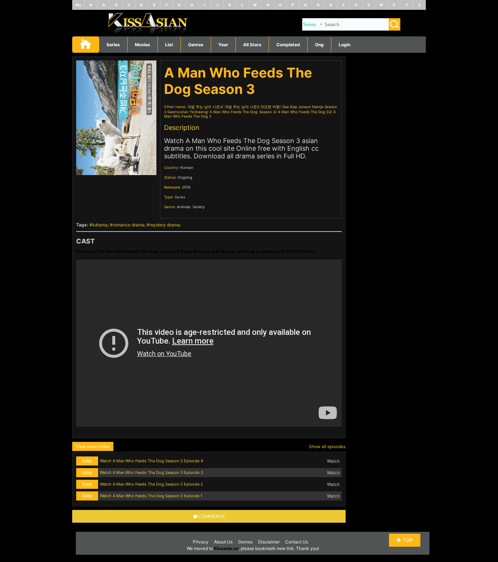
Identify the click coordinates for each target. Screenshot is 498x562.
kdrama (100, 224)
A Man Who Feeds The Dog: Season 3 (242, 112)
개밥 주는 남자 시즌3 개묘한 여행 (252, 106)
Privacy (201, 542)
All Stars (252, 44)
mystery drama (164, 224)
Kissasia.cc (226, 548)
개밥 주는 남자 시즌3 (204, 106)
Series (113, 44)
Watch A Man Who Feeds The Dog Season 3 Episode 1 (151, 495)
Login (344, 44)
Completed (288, 44)
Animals (183, 207)
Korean (186, 167)
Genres (245, 542)
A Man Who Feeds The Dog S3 (304, 112)
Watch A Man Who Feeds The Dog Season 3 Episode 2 (151, 484)
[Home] (249, 34)
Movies (142, 44)
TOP (407, 540)
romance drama (128, 224)
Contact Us (296, 542)
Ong (319, 44)
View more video (93, 446)
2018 (186, 187)
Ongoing (185, 177)
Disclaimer (269, 542)
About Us (223, 542)
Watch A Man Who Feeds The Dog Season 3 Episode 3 (151, 472)
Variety (198, 207)
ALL (78, 5)
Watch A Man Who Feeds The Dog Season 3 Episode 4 (151, 460)
